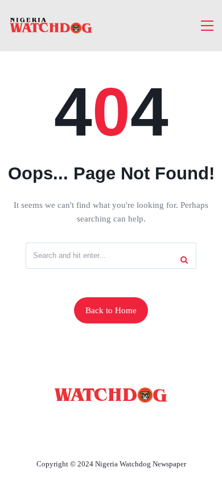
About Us (77, 422)
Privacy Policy (111, 437)
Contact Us (139, 422)
